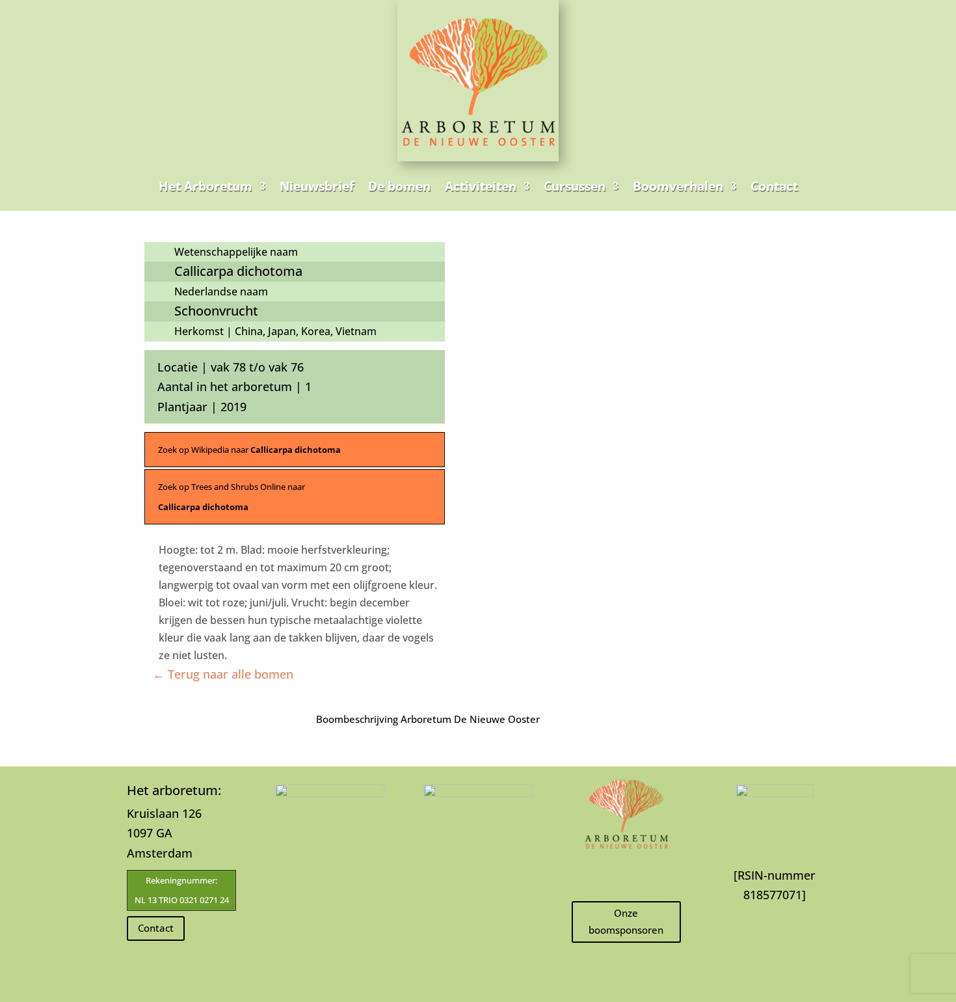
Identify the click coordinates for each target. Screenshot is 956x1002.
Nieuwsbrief (317, 186)
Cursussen (574, 186)
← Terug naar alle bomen (223, 674)
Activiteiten (480, 186)
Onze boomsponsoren (626, 921)
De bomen (399, 186)
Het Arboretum (205, 186)
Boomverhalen (678, 186)
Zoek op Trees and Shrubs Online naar (231, 497)
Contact (774, 186)
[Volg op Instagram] (626, 874)
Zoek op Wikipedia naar (249, 449)
